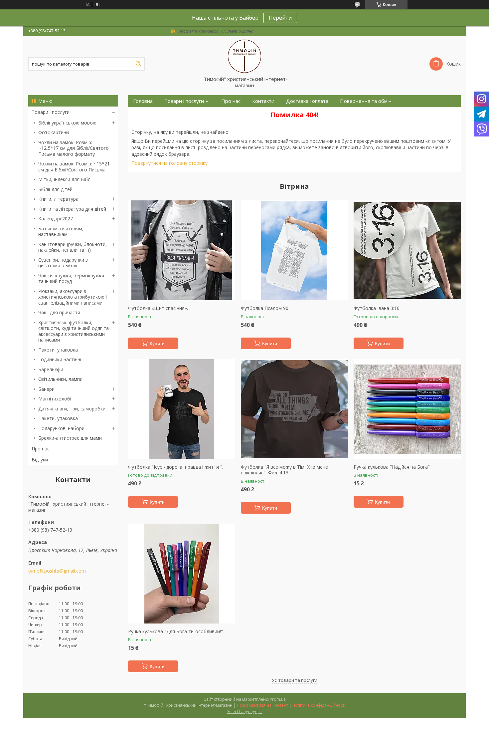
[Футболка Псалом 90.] (294, 250)
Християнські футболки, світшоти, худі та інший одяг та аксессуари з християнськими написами (73, 331)
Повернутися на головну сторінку (169, 163)
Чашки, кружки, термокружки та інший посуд (71, 278)
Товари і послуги (51, 112)
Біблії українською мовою (67, 123)
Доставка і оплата (307, 101)
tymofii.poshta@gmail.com (57, 571)
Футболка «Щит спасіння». (158, 308)
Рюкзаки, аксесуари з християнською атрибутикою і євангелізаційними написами (72, 297)
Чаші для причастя (59, 312)
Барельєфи (50, 369)
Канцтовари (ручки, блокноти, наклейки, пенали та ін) (72, 247)
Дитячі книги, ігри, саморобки (71, 408)
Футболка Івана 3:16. (377, 308)
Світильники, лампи (60, 379)
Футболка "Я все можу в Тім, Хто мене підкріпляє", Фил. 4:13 (284, 470)
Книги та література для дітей (72, 209)
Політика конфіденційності (318, 705)
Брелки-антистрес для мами (70, 438)
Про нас (41, 448)
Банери (46, 389)
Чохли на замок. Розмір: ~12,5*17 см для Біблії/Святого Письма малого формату (73, 148)
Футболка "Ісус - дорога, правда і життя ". (175, 467)
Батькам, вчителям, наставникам (60, 231)
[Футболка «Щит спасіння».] (181, 250)
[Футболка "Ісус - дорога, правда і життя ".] (181, 409)
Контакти (263, 101)
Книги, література (58, 199)
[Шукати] (138, 64)
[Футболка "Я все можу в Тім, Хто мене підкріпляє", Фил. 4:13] (294, 409)
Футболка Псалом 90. (265, 308)
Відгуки (40, 459)
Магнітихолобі (54, 398)
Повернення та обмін (366, 101)
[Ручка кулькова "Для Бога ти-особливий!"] (181, 574)
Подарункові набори (61, 428)
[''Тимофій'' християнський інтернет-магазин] (244, 56)
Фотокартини (53, 132)
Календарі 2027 (55, 218)
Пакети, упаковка (58, 350)
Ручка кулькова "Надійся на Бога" (392, 467)
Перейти (280, 17)
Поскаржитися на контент (262, 705)
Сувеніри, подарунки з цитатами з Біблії (63, 263)
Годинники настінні (59, 359)
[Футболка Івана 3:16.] (407, 250)
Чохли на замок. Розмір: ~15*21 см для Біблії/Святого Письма (74, 166)
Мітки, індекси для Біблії (65, 179)
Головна (143, 101)
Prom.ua (278, 699)
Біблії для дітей (55, 189)
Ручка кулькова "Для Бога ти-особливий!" (175, 631)
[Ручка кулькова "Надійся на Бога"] (407, 409)
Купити (157, 343)
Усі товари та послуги (294, 680)
